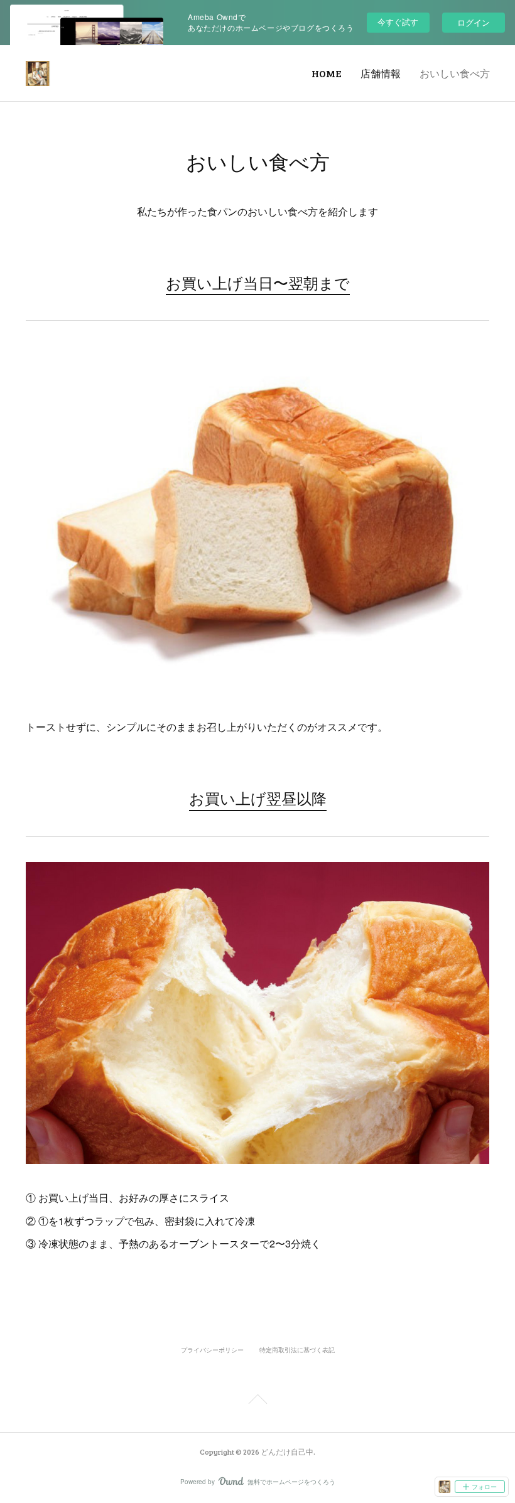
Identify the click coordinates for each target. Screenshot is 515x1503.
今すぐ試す (397, 22)
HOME (327, 73)
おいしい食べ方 (455, 73)
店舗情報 (380, 73)
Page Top (257, 1401)
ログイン (473, 22)
